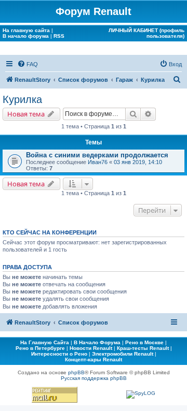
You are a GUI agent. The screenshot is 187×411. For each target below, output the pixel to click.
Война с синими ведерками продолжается (97, 155)
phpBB (76, 372)
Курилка (22, 99)
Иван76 (98, 162)
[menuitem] (27, 64)
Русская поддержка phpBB (94, 378)
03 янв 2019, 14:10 (138, 162)
